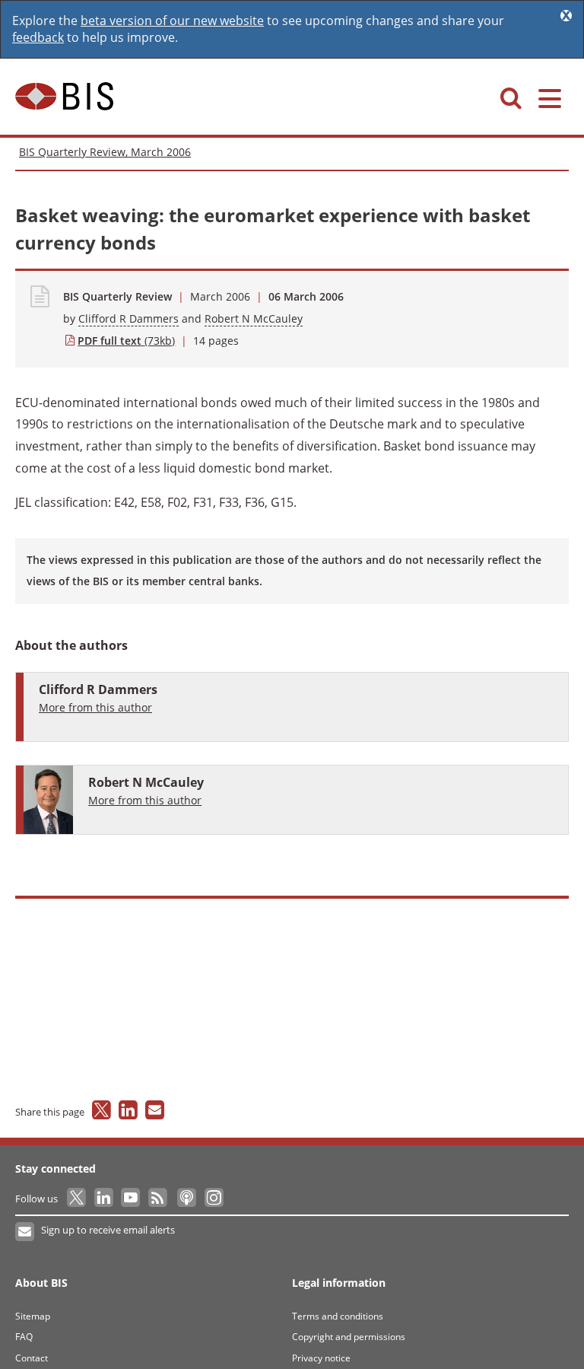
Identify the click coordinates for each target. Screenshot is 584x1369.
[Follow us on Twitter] (77, 1198)
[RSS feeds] (159, 1198)
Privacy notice (321, 1357)
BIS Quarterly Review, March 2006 (105, 152)
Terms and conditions (337, 1316)
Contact (31, 1357)
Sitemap (32, 1316)
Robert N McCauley (254, 318)
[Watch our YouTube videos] (132, 1198)
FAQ (24, 1336)
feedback (38, 37)
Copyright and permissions (348, 1336)
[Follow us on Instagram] (213, 1198)
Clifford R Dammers (128, 318)
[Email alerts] (25, 1232)
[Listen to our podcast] (186, 1198)
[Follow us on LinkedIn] (105, 1198)
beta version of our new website (172, 20)
